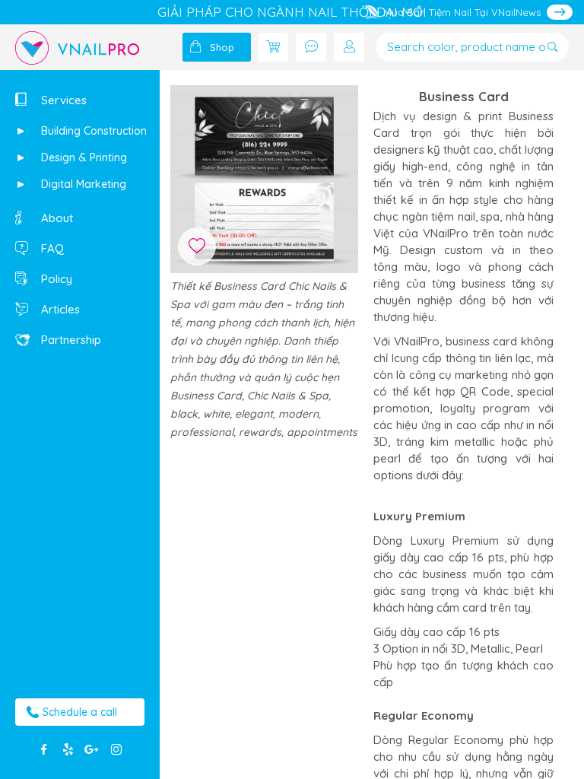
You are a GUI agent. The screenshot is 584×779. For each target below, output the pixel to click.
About (55, 218)
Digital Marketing (82, 184)
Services (62, 100)
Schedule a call (80, 712)
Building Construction (92, 131)
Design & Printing (82, 157)
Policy (55, 279)
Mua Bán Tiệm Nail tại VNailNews (462, 12)
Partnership (69, 339)
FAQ (51, 248)
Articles (59, 309)
